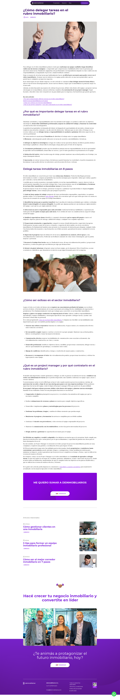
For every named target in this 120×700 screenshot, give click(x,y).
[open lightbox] (60, 627)
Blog (70, 3)
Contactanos (85, 3)
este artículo (50, 196)
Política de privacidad (76, 688)
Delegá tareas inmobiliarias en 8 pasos (35, 101)
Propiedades (56, 3)
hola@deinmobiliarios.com (53, 690)
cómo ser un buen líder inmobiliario (50, 320)
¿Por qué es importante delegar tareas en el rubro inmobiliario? (43, 99)
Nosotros (64, 3)
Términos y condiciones (76, 686)
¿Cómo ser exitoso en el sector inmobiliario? (37, 103)
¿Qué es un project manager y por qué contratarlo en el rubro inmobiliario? (47, 104)
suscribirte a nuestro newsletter (70, 467)
